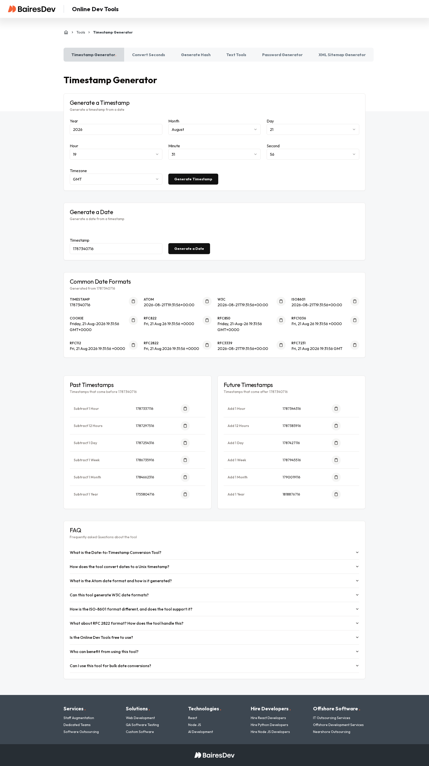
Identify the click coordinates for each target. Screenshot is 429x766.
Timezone (78, 170)
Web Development (140, 718)
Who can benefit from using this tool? (104, 651)
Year (74, 120)
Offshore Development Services (338, 725)
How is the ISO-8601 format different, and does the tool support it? (131, 609)
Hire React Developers (268, 718)
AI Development (200, 731)
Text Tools (236, 54)
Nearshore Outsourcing (331, 731)
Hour (74, 145)
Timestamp (79, 240)
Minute (174, 145)
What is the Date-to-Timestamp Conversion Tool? (115, 552)
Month (173, 120)
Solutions (138, 708)
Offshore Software (336, 708)
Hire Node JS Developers (270, 731)
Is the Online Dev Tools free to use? (101, 637)
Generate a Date (189, 248)
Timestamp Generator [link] (113, 32)
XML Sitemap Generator (342, 54)
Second (273, 145)
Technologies (204, 708)
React (192, 718)
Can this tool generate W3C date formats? (109, 594)
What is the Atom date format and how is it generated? (121, 580)
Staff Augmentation (79, 718)
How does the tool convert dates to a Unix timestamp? (119, 566)
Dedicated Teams (77, 725)
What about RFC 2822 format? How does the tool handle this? (126, 623)
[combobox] (214, 129)
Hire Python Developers (269, 725)
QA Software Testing (142, 725)
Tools (80, 32)
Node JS (194, 725)
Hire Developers (271, 708)
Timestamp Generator (94, 54)
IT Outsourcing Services (331, 718)
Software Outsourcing (81, 731)
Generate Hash (196, 54)
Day (270, 120)
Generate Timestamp (193, 179)
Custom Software (140, 731)
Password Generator (282, 54)
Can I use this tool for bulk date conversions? (110, 665)
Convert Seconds (148, 54)
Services (75, 708)
